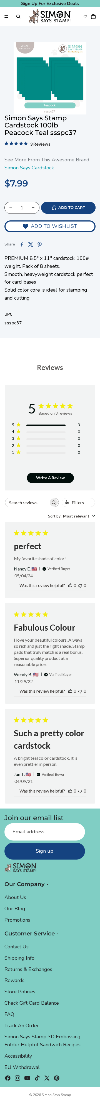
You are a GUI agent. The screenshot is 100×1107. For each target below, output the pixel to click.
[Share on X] (30, 244)
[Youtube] (27, 1077)
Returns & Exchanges (28, 969)
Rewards (14, 980)
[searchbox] (27, 502)
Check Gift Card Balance (31, 1003)
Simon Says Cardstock (29, 167)
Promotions (17, 920)
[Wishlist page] (85, 16)
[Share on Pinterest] (39, 244)
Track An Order (21, 1025)
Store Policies (19, 991)
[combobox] (71, 516)
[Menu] (6, 16)
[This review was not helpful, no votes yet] (80, 585)
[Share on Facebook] (21, 244)
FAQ (9, 1014)
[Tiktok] (37, 1077)
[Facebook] (7, 1077)
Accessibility (18, 1056)
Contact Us (16, 946)
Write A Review (50, 477)
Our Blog (14, 908)
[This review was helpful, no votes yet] (70, 585)
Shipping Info (19, 958)
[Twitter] (47, 1077)
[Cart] (93, 16)
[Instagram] (17, 1077)
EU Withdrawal (22, 1067)
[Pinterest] (56, 1077)
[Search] (18, 16)
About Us (15, 897)
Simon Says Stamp (56, 1095)
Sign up (44, 851)
